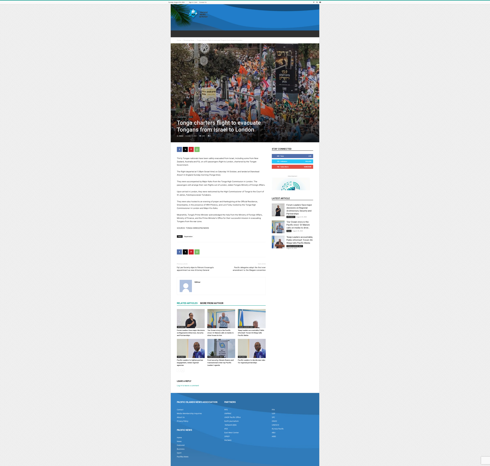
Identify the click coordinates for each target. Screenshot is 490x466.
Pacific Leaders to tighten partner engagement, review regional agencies (190, 362)
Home (179, 40)
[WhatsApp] (197, 149)
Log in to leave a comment (188, 385)
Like (309, 156)
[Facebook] (313, 2)
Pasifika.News (182, 456)
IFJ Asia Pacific (278, 428)
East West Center (231, 432)
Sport (179, 453)
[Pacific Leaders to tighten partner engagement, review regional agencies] (191, 348)
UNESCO (275, 425)
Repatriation (188, 236)
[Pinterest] (191, 149)
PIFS (226, 409)
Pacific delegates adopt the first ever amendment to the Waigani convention (249, 268)
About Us (181, 417)
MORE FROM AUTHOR (211, 303)
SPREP (227, 436)
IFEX (226, 428)
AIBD (274, 436)
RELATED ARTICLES (187, 303)
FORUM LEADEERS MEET (246, 327)
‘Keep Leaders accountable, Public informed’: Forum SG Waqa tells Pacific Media (251, 332)
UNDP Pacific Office (232, 417)
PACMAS (227, 440)
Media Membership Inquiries (189, 413)
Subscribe (307, 167)
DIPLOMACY (181, 327)
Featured (181, 445)
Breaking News (189, 40)
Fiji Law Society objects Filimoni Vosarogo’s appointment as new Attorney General (195, 268)
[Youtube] (320, 2)
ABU (273, 432)
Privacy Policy (182, 421)
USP (273, 413)
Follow (308, 161)
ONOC (274, 421)
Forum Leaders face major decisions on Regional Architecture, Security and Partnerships (191, 332)
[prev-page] (178, 370)
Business (181, 449)
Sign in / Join (193, 2)
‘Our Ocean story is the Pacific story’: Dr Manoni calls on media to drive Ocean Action (220, 332)
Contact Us (202, 2)
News (190, 117)
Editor (181, 136)
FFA (273, 409)
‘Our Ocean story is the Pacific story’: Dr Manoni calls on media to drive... (298, 225)
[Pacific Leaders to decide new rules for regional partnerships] (252, 348)
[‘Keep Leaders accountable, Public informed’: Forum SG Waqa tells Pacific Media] (252, 318)
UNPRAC (227, 413)
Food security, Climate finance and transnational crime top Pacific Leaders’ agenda (220, 362)
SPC (273, 417)
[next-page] (182, 370)
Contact (180, 409)
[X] (317, 2)
